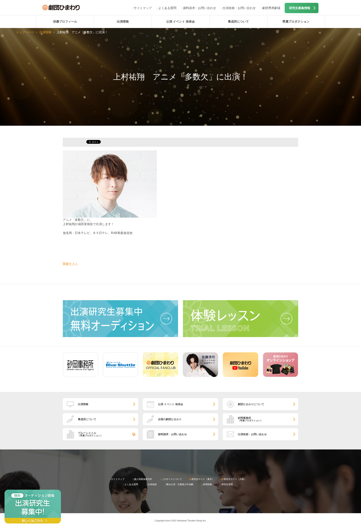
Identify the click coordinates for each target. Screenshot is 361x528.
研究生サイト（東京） (203, 479)
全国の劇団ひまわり (170, 419)
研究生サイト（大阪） (235, 479)
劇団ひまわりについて (251, 404)
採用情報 (207, 484)
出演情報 (123, 21)
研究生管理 (227, 484)
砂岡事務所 (250, 419)
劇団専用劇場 (271, 8)
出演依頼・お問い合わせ (239, 8)
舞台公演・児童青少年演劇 (179, 484)
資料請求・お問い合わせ (199, 8)
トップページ (25, 32)
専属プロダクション (295, 21)
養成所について (238, 21)
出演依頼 (152, 484)
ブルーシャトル (90, 434)
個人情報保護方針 (143, 479)
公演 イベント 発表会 (180, 21)
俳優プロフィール (65, 21)
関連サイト (70, 263)
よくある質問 (167, 8)
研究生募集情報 (299, 8)
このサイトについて (172, 479)
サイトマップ (143, 8)
